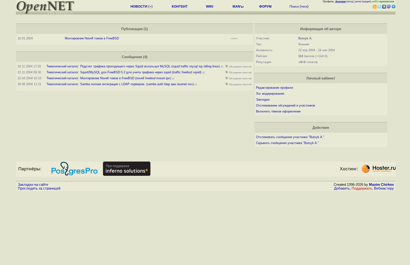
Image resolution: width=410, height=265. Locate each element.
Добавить (342, 188)
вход (350, 1)
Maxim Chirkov (381, 184)
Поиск (294, 6)
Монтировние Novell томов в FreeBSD (92, 38)
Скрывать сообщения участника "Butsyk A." (287, 143)
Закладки (263, 99)
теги (304, 6)
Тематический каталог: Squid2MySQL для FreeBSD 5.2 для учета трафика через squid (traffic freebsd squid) (124, 72)
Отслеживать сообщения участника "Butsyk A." (290, 137)
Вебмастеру (384, 188)
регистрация (362, 1)
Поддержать (362, 188)
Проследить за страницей (39, 188)
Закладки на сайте (33, 184)
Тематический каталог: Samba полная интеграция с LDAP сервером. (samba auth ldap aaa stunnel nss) (120, 84)
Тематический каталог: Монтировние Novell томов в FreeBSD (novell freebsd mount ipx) (109, 78)
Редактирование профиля (274, 87)
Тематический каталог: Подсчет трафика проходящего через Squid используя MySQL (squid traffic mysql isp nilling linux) (133, 66)
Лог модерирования (270, 93)
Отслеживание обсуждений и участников (285, 105)
